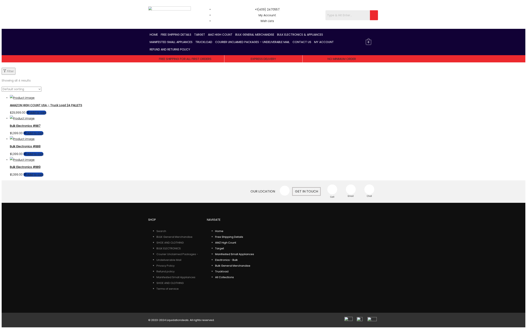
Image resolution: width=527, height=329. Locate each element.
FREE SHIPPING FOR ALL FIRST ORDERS (185, 59)
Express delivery (263, 59)
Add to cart (38, 113)
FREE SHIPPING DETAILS (176, 35)
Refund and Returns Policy (170, 49)
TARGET (199, 35)
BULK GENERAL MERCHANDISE (254, 35)
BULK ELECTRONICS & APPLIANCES (300, 35)
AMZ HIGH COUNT (220, 35)
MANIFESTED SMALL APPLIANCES (171, 42)
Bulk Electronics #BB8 (25, 146)
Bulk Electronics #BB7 (25, 126)
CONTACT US (302, 42)
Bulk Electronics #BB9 (25, 167)
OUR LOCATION (263, 191)
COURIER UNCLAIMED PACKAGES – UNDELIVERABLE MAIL (252, 42)
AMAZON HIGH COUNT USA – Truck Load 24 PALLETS (46, 105)
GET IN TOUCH (306, 191)
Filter (10, 71)
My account (324, 42)
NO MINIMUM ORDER (342, 59)
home (154, 35)
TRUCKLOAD (203, 42)
